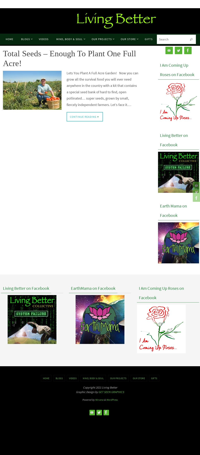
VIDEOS (73, 378)
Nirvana (99, 399)
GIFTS (154, 378)
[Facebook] (196, 198)
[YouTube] (196, 185)
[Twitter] (196, 192)
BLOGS (59, 378)
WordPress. (112, 399)
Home (46, 378)
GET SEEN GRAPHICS (111, 392)
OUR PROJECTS (118, 378)
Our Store (139, 378)
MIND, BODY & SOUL (93, 378)
